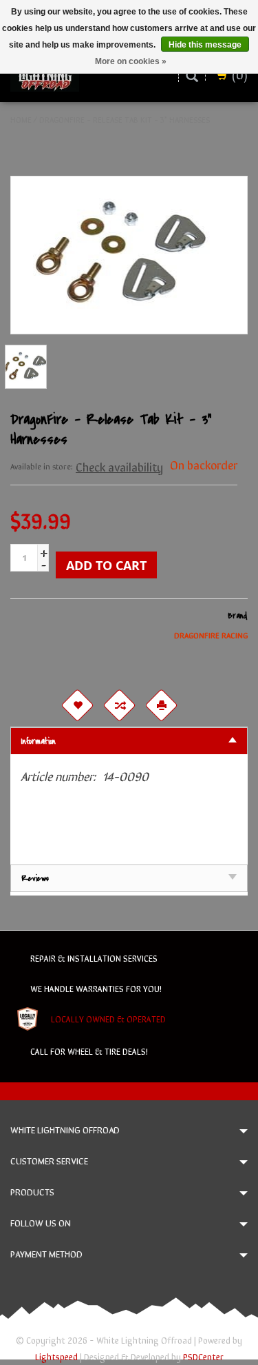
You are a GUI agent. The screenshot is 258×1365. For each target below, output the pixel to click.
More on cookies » (130, 61)
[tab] (129, 740)
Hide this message (205, 45)
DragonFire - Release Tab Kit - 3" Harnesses (124, 119)
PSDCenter (203, 1356)
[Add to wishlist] (77, 705)
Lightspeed (56, 1356)
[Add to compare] (119, 705)
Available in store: (41, 466)
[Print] (161, 705)
